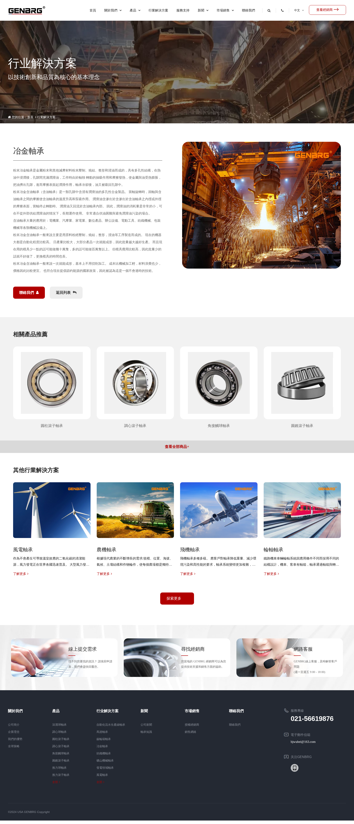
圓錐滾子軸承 (60, 760)
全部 (55, 782)
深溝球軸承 (59, 724)
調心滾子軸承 (60, 746)
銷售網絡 (190, 731)
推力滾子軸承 (60, 774)
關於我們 (110, 10)
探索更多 (174, 598)
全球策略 (13, 746)
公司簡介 (13, 724)
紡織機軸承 (103, 753)
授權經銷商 (192, 724)
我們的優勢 (15, 739)
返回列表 (63, 293)
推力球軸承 (59, 767)
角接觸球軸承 (60, 753)
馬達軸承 (102, 731)
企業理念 (13, 731)
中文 (297, 10)
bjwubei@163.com (303, 741)
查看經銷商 (324, 9)
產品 (133, 10)
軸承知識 (146, 731)
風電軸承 (102, 774)
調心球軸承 (59, 731)
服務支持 (182, 10)
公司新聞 (146, 724)
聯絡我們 (248, 10)
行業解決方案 (158, 10)
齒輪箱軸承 (103, 739)
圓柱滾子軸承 (60, 739)
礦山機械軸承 (105, 760)
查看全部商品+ (177, 447)
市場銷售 (223, 10)
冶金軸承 (102, 746)
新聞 (201, 10)
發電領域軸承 (105, 767)
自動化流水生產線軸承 (110, 724)
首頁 (93, 10)
